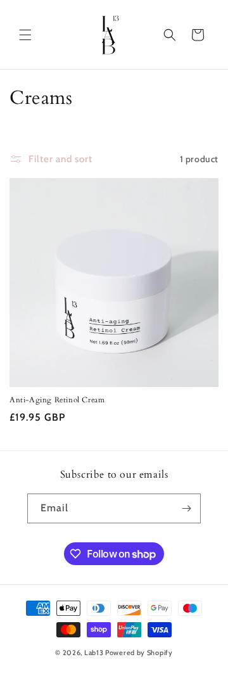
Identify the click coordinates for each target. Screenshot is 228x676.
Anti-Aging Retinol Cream (57, 400)
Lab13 (94, 652)
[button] (25, 35)
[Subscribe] (186, 508)
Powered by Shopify (139, 652)
